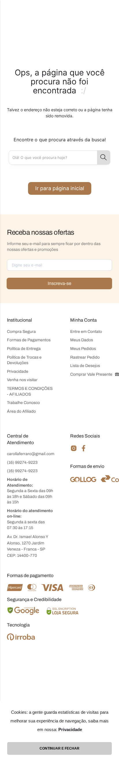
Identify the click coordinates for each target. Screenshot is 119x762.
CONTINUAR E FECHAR (59, 748)
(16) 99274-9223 (22, 462)
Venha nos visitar (22, 380)
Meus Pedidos (83, 348)
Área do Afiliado (21, 411)
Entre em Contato (86, 331)
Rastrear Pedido (85, 357)
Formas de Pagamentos (29, 340)
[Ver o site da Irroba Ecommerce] (21, 638)
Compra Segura (21, 331)
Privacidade (17, 371)
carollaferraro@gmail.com (30, 454)
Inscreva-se (59, 283)
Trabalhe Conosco (23, 403)
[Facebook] (83, 450)
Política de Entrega (24, 348)
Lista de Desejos (85, 366)
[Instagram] (73, 450)
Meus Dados (81, 340)
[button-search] (103, 157)
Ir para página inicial (59, 188)
